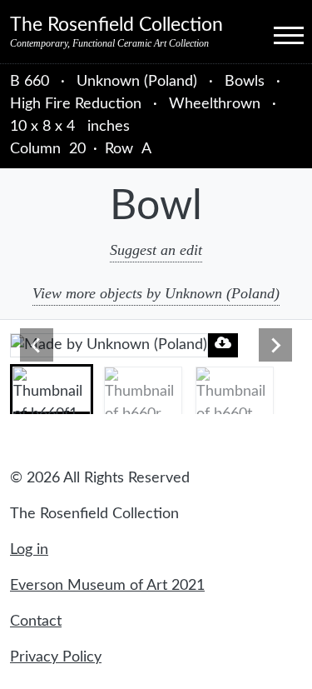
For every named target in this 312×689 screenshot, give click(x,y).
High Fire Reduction (75, 104)
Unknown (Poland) (139, 81)
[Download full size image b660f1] (223, 342)
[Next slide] (275, 345)
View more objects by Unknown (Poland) (156, 293)
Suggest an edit (156, 250)
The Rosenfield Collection (116, 25)
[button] (51, 389)
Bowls (245, 81)
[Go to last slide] (36, 345)
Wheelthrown (214, 104)
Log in (29, 549)
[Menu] (274, 34)
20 (77, 149)
